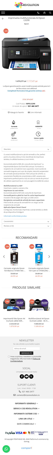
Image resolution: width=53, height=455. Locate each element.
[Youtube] (26, 376)
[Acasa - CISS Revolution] (26, 5)
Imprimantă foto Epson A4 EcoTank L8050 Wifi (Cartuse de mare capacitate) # (14, 319)
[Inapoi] (2, 18)
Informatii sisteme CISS (25, 413)
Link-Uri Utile (26, 418)
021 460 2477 (28, 391)
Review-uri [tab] (9, 226)
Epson (26, 24)
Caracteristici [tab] (8, 221)
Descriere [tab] (7, 149)
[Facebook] (22, 376)
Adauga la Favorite (17, 112)
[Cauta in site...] (50, 12)
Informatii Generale (25, 403)
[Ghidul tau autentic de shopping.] (26, 448)
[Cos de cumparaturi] (44, 12)
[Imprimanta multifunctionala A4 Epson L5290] (26, 52)
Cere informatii (36, 112)
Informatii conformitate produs (15, 216)
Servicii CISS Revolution (25, 408)
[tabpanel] (26, 52)
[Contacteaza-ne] (38, 12)
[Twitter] (31, 376)
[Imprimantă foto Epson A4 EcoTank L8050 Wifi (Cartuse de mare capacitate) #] (14, 305)
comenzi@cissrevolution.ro (28, 395)
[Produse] (3, 13)
